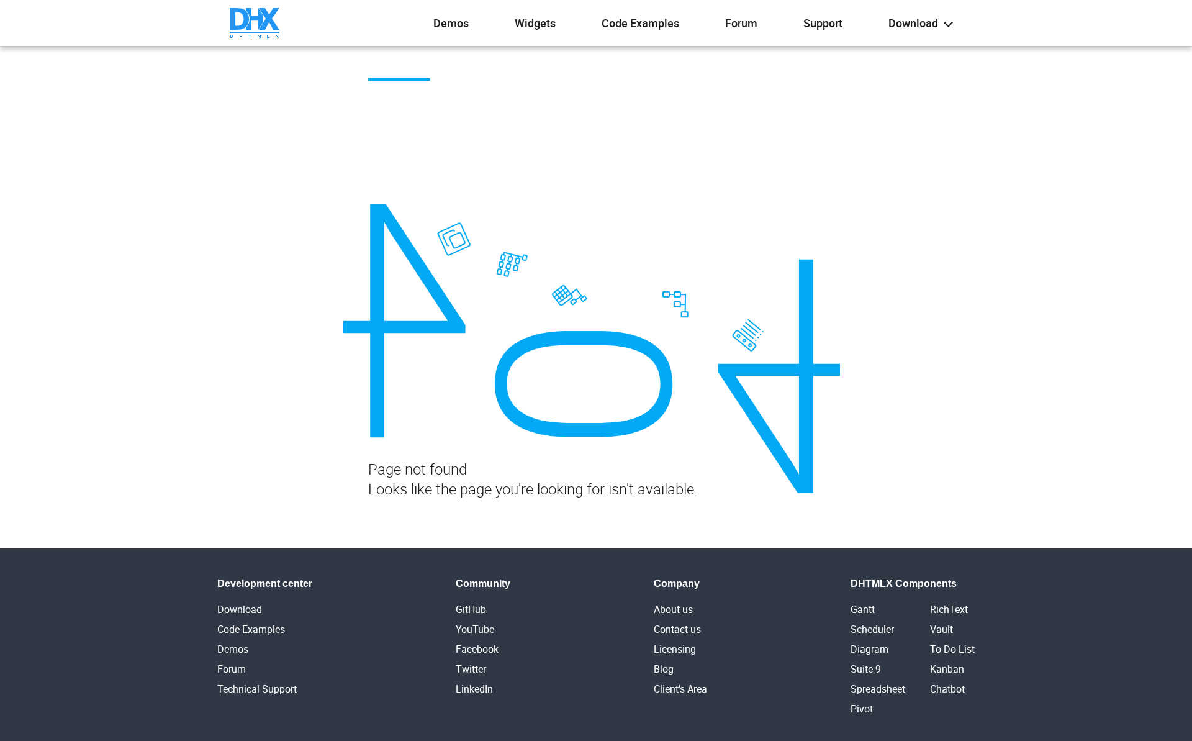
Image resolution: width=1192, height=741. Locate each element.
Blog (664, 669)
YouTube (475, 629)
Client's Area (680, 689)
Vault (941, 629)
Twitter (471, 669)
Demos (451, 23)
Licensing (675, 649)
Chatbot (947, 689)
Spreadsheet (878, 689)
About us (673, 609)
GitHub (471, 609)
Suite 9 (866, 669)
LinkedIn (474, 689)
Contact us (677, 629)
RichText (949, 609)
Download (914, 23)
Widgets (535, 23)
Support (822, 23)
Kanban (947, 669)
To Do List (952, 649)
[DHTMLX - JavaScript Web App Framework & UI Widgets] (254, 23)
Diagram (869, 649)
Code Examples (640, 23)
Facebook (477, 649)
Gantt (863, 609)
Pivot (862, 709)
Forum (741, 23)
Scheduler (872, 629)
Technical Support (257, 689)
